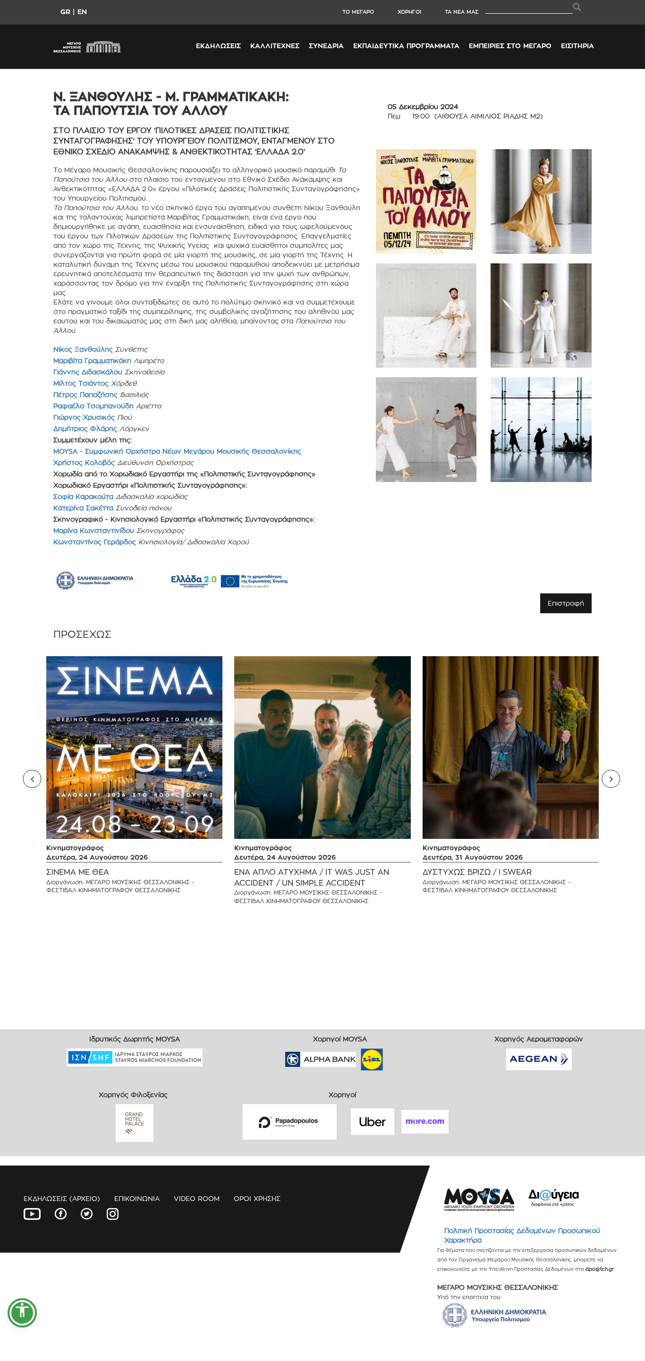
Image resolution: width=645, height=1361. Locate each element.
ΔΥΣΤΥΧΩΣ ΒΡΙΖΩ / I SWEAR (477, 872)
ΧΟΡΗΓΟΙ (409, 12)
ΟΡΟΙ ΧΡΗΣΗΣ (257, 1198)
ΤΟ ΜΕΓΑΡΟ (358, 12)
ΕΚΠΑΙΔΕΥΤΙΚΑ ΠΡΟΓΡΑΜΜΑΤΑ (406, 45)
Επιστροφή (566, 603)
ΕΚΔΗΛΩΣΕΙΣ (218, 45)
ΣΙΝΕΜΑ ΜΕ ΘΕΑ (77, 872)
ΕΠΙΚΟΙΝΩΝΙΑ (137, 1198)
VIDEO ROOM (197, 1198)
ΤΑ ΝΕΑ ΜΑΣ (461, 12)
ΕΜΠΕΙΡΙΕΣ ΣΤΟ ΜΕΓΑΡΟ (510, 45)
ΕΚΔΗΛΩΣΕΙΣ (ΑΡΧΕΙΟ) (62, 1198)
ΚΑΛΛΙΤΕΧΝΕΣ (274, 45)
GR (65, 11)
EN (82, 11)
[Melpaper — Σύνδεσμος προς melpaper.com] (399, 1056)
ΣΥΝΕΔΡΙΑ (326, 45)
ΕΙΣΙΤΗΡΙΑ (577, 45)
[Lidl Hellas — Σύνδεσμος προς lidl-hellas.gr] (358, 1056)
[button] (22, 1313)
